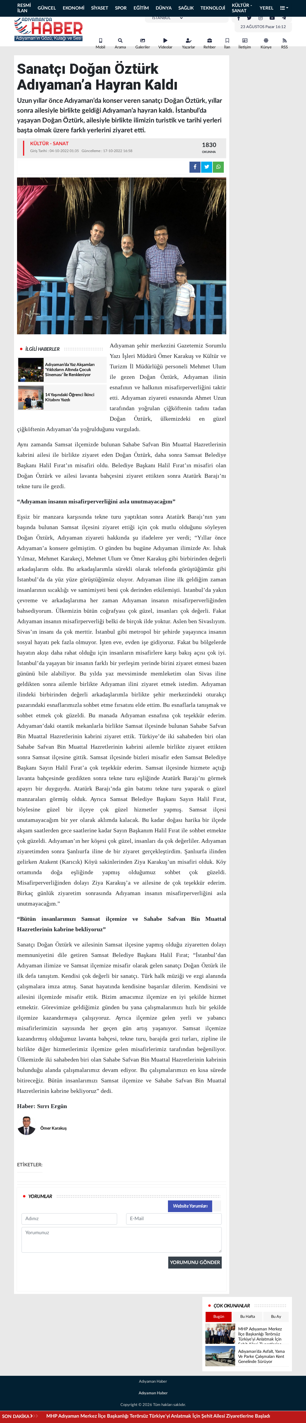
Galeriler (142, 47)
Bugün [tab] (218, 1317)
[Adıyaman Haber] (48, 29)
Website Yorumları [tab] (190, 1206)
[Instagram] (260, 18)
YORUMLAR (40, 1196)
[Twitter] (249, 18)
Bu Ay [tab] (276, 1317)
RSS (284, 47)
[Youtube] (272, 18)
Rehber (210, 47)
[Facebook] (239, 18)
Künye (266, 47)
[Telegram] (284, 18)
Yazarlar (188, 47)
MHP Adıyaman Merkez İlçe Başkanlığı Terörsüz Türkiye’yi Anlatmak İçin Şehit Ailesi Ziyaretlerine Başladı (158, 1416)
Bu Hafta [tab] (247, 1317)
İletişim (244, 47)
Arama (120, 47)
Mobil (100, 47)
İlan (227, 47)
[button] (284, 8)
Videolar (165, 47)
